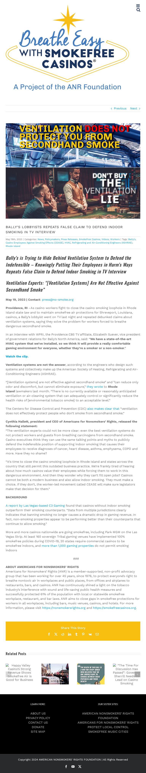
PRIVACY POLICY (38, 718)
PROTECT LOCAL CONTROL (108, 727)
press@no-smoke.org (58, 299)
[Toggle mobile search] (138, 10)
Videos (105, 239)
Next (133, 108)
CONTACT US (38, 722)
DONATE (38, 727)
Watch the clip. (17, 356)
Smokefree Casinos (89, 239)
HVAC (68, 242)
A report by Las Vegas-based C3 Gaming (35, 505)
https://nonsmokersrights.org (64, 608)
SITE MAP (38, 731)
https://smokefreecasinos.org (114, 608)
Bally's (132, 239)
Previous (120, 108)
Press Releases (69, 239)
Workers (115, 239)
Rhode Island (13, 246)
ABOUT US (38, 713)
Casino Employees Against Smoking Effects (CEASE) (34, 242)
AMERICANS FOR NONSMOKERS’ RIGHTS (108, 722)
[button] (8, 674)
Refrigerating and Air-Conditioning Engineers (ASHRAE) (102, 242)
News (41, 239)
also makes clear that (103, 408)
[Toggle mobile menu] (138, 6)
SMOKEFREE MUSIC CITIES (108, 731)
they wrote (95, 386)
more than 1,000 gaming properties (68, 546)
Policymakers (52, 239)
